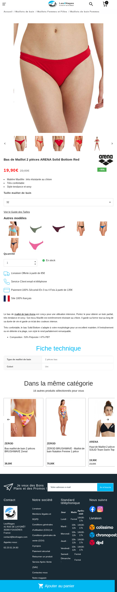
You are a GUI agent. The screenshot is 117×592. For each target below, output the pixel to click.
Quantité (9, 254)
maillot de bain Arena (24, 314)
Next (108, 419)
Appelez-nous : (11, 545)
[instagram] (100, 509)
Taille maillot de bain (17, 193)
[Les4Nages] (61, 4)
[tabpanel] (23, 432)
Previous (8, 419)
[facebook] (92, 509)
